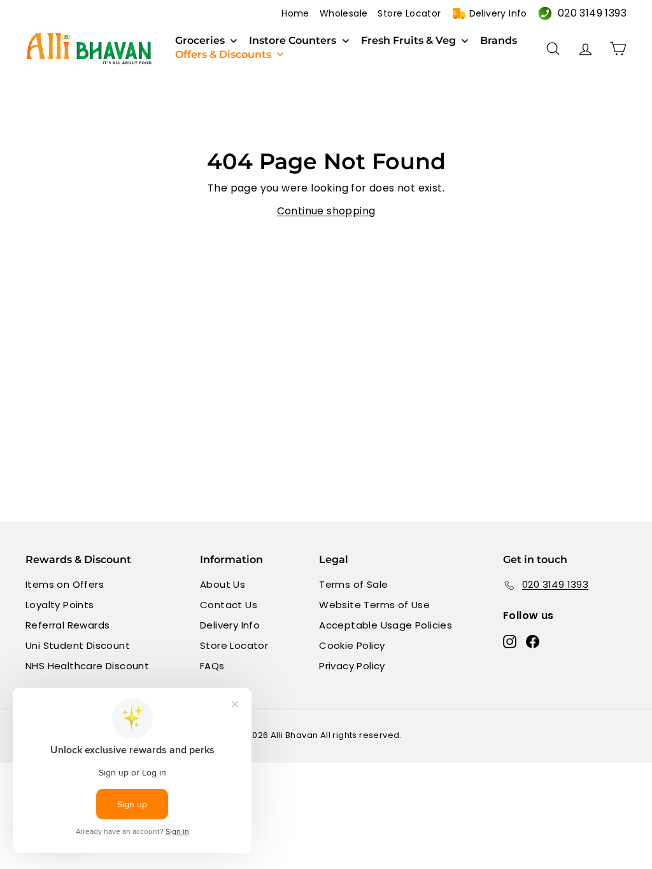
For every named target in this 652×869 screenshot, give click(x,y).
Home (295, 13)
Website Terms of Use (374, 604)
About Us (222, 584)
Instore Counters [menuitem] (292, 40)
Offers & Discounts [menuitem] (223, 54)
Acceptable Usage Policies (385, 625)
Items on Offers (64, 584)
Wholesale (344, 13)
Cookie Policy (352, 645)
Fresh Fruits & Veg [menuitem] (408, 40)
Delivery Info (498, 13)
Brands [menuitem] (498, 40)
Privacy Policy (352, 665)
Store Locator (409, 13)
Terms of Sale (353, 584)
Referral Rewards (67, 625)
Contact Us (228, 604)
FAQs (212, 665)
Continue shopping (326, 211)
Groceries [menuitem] (200, 40)
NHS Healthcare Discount (87, 665)
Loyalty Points (59, 604)
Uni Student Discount (77, 645)
